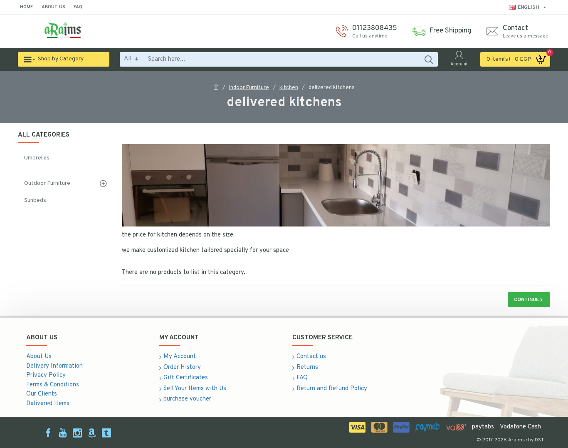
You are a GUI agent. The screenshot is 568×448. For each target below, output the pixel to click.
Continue (526, 299)
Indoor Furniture (249, 88)
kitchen (288, 88)
